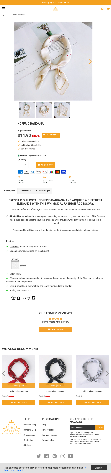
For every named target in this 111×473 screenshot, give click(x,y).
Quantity (22, 159)
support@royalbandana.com (80, 443)
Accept (98, 467)
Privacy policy (48, 430)
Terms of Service (49, 435)
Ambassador (29, 435)
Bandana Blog (30, 430)
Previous (16, 61)
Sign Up (99, 428)
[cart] (108, 8)
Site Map (27, 445)
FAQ (44, 424)
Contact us (28, 440)
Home (4, 15)
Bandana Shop (30, 424)
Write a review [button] (55, 329)
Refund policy (48, 440)
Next (90, 61)
